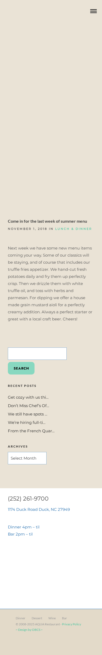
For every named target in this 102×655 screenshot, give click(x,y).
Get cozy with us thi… (28, 397)
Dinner (20, 618)
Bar (64, 618)
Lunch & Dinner (73, 229)
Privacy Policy (71, 624)
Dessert (37, 618)
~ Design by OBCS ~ (29, 630)
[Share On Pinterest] (28, 644)
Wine (52, 618)
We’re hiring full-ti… (27, 422)
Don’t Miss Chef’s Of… (28, 405)
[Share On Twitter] (20, 644)
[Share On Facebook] (13, 644)
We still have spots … (27, 414)
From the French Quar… (31, 430)
